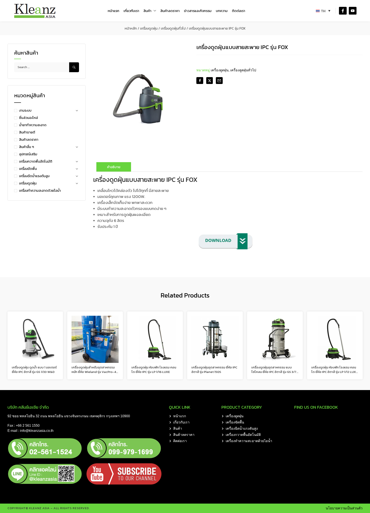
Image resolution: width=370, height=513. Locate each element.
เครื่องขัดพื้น (28, 168)
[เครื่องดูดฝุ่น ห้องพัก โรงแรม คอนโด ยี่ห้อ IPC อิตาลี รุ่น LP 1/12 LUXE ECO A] (334, 339)
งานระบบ (25, 110)
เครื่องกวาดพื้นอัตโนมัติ (35, 161)
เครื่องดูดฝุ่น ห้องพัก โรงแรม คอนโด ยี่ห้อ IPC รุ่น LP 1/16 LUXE (153, 369)
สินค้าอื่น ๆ (26, 146)
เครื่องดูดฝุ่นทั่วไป (173, 28)
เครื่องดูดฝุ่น (149, 28)
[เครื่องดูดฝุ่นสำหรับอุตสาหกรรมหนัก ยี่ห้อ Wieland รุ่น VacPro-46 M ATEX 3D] (95, 339)
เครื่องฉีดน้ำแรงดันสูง (34, 175)
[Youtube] (353, 11)
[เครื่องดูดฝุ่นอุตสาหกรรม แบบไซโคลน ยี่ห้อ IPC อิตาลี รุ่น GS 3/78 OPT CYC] (274, 339)
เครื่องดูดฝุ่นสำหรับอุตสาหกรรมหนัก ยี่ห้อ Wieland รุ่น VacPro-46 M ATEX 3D (95, 372)
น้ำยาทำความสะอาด (32, 124)
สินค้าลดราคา (28, 139)
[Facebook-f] (343, 11)
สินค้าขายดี (27, 132)
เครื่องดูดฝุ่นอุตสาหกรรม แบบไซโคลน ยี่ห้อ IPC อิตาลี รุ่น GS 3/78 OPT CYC (274, 372)
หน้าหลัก (131, 28)
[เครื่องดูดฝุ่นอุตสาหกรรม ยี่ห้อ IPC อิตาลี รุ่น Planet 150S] (215, 339)
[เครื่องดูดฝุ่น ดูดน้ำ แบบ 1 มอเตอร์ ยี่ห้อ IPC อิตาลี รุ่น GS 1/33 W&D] (35, 339)
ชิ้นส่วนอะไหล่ (28, 117)
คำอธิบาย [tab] (113, 166)
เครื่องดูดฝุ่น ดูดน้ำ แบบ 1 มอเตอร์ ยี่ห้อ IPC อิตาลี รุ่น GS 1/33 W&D (34, 369)
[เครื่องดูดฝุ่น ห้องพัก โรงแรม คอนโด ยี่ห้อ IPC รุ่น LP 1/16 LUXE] (155, 339)
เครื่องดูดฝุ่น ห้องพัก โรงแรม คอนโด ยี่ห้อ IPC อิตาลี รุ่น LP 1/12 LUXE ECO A (334, 372)
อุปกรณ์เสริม (28, 154)
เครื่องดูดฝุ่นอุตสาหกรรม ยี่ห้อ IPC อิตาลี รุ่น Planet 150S (214, 369)
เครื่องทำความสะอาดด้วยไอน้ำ (40, 190)
